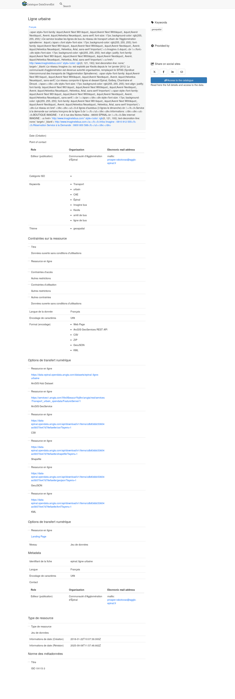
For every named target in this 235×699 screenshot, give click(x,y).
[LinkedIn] (172, 72)
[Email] (181, 72)
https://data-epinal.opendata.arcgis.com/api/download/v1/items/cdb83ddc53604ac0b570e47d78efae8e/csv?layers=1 (67, 424)
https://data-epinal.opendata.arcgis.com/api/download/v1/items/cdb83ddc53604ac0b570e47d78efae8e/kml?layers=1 (67, 503)
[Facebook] (163, 72)
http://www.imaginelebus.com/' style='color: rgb (54, 63)
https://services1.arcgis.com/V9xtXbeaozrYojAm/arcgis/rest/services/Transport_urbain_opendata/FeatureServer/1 (68, 399)
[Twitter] (154, 72)
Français (32, 27)
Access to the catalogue (180, 80)
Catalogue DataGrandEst (40, 4)
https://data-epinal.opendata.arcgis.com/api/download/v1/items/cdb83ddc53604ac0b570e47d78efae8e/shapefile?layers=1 (67, 450)
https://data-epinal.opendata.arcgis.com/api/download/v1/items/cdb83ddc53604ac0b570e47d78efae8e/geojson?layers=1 (67, 477)
